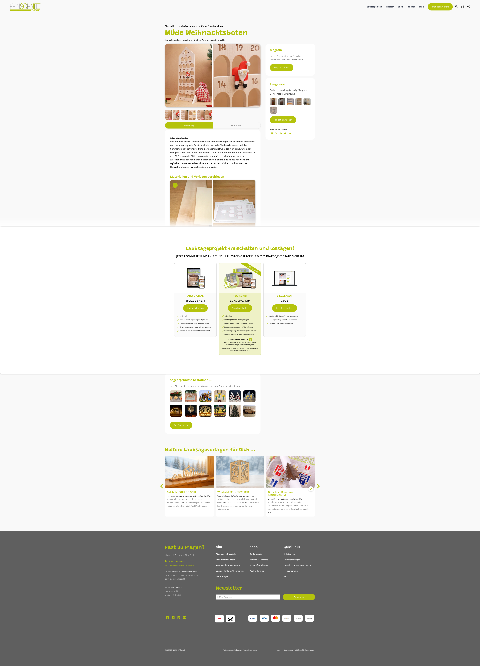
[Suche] (456, 7)
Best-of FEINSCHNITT (232, 342)
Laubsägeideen (374, 6)
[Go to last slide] (162, 486)
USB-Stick (243, 348)
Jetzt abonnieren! (440, 6)
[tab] (189, 125)
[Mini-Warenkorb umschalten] (462, 6)
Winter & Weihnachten (212, 26)
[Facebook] (272, 133)
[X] (276, 133)
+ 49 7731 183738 (177, 561)
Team (421, 6)
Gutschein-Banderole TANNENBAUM (281, 493)
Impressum (278, 650)
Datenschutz (288, 650)
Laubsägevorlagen (188, 26)
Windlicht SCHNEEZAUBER (233, 492)
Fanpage (411, 6)
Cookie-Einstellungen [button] (307, 650)
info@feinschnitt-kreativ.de (181, 565)
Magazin (390, 6)
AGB (296, 650)
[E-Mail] (290, 133)
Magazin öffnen (281, 67)
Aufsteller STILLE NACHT (181, 492)
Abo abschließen (195, 308)
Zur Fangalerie (181, 425)
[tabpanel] (213, 250)
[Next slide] (318, 486)
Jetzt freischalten (284, 308)
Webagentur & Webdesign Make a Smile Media (240, 650)
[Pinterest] (285, 133)
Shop (400, 6)
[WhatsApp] (281, 133)
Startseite (170, 26)
